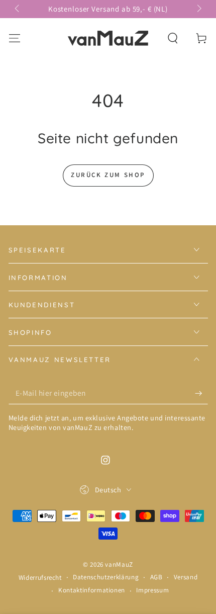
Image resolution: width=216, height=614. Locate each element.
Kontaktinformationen (91, 590)
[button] (173, 38)
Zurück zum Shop (108, 174)
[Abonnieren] (201, 393)
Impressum (152, 590)
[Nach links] (18, 9)
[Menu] (14, 38)
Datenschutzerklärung (106, 577)
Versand (186, 577)
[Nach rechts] (198, 9)
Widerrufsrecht (40, 577)
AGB (156, 577)
